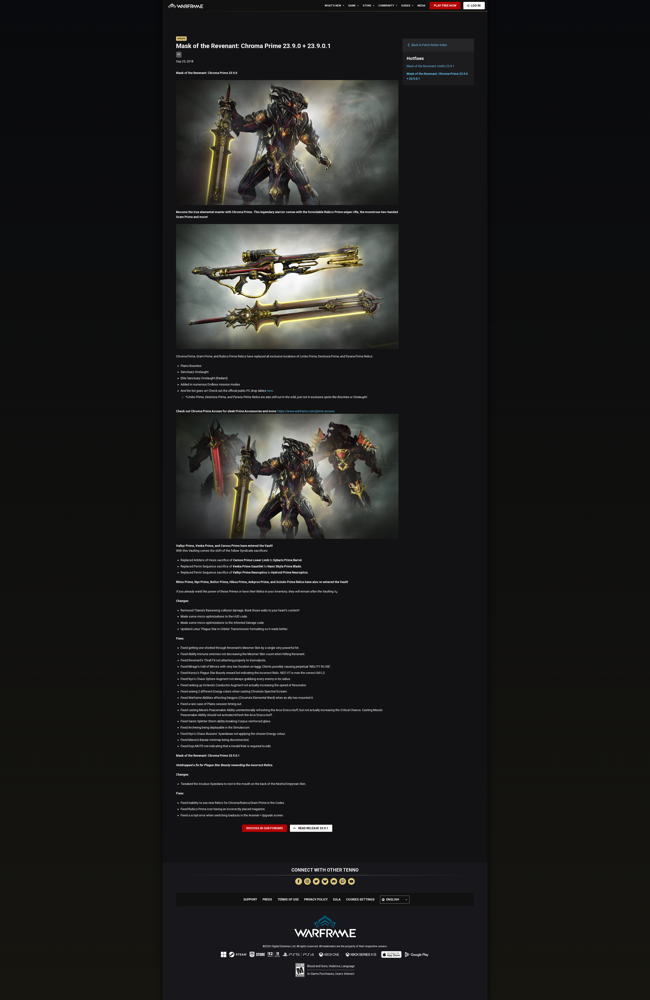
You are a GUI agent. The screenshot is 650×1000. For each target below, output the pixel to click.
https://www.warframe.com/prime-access (306, 411)
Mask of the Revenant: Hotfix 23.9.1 (430, 66)
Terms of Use (288, 899)
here (270, 390)
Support (250, 899)
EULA (337, 899)
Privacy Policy (316, 899)
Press (267, 899)
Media (421, 5)
